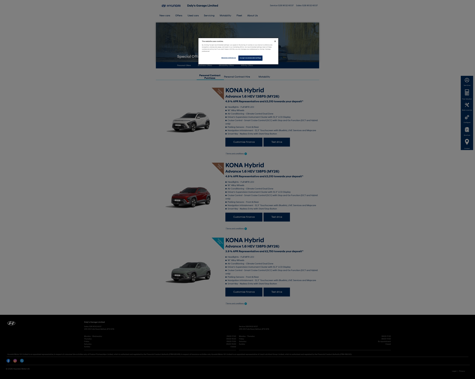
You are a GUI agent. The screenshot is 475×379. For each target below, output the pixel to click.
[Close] (275, 41)
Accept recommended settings (250, 58)
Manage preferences (228, 58)
